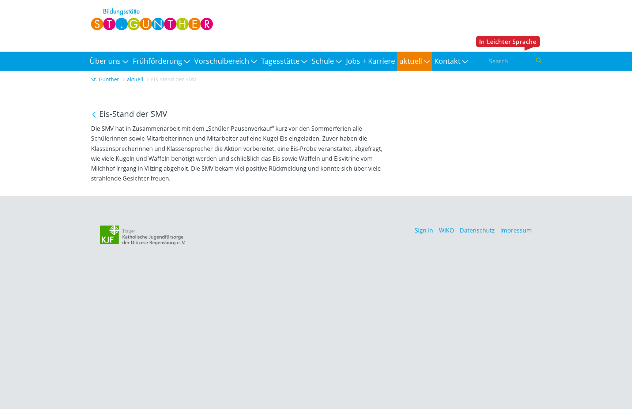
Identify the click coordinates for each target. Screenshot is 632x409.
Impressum (516, 230)
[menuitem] (109, 61)
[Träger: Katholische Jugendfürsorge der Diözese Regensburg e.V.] (142, 235)
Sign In (424, 230)
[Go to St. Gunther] (150, 19)
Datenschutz (477, 230)
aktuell (135, 79)
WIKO (446, 230)
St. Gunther (105, 79)
